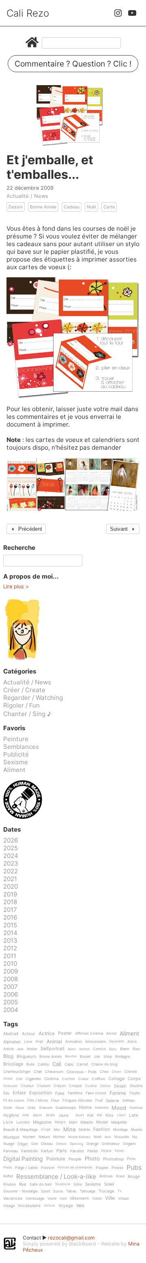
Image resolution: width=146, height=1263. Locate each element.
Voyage (65, 1205)
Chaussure (54, 1071)
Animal (54, 1042)
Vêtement (79, 1198)
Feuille (134, 1093)
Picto (131, 1158)
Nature (44, 1137)
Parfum (47, 1151)
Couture (43, 1085)
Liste (133, 1115)
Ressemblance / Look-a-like (56, 1176)
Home (85, 1108)
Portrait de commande (75, 1167)
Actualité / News (27, 196)
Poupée (102, 1167)
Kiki (99, 1115)
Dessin (16, 207)
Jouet (79, 1115)
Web (80, 1205)
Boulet (85, 1056)
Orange (92, 1143)
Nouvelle (121, 1137)
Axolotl (84, 1049)
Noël (91, 207)
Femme (118, 1093)
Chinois (131, 1071)
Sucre (58, 1191)
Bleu (136, 1049)
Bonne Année (43, 207)
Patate (106, 1150)
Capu (68, 1064)
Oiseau (47, 1143)
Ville (110, 1198)
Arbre (132, 1041)
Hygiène (11, 1115)
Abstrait (11, 1034)
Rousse (9, 1184)
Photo (92, 1158)
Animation (73, 1041)
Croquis (75, 1085)
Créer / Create (24, 690)
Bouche (71, 1056)
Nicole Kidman (79, 1137)
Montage (120, 1129)
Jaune (63, 1115)
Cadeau (71, 207)
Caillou (43, 1064)
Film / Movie (37, 1100)
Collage (116, 1079)
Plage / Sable (26, 1167)
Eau (6, 1093)
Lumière (23, 1122)
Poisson (47, 1167)
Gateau (128, 1100)
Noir (108, 1137)
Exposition (40, 1093)
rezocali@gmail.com (71, 1238)
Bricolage (13, 1064)
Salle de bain (41, 1184)
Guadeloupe (66, 1107)
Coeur (83, 1079)
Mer (57, 1129)
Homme (101, 1107)
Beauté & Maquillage (20, 1129)
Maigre (60, 1122)
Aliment (14, 770)
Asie (20, 1049)
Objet (22, 1144)
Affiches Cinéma (89, 1033)
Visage (9, 1205)
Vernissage (35, 1198)
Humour (136, 1107)
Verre (51, 1198)
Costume (10, 1086)
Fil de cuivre (13, 1100)
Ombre (61, 1144)
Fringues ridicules (77, 1100)
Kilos (109, 1115)
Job (97, 1056)
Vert (63, 1198)
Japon (37, 1115)
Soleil (109, 1184)
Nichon (59, 1137)
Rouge (134, 1176)
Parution (77, 1151)
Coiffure (98, 1079)
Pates (119, 1150)
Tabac (71, 1191)
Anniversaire (95, 1041)
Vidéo (97, 1198)
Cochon (68, 1079)
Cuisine (91, 1086)
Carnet (82, 1064)
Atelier (32, 1049)
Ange (39, 1041)
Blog (8, 1056)
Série (77, 1184)
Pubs (134, 1167)
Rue (22, 1184)
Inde (25, 1115)
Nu (134, 1137)
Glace (19, 1107)
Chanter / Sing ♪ (27, 714)
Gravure (45, 1107)
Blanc (124, 1049)
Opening (76, 1144)
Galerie (112, 1100)
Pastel (92, 1151)
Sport (45, 1191)
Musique (11, 1137)
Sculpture (62, 1184)
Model (102, 1122)
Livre (8, 1122)
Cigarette (33, 1079)
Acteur (28, 1034)
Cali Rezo (27, 13)
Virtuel (123, 1198)
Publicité (16, 754)
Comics (99, 1049)
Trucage (106, 1191)
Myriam (29, 1137)
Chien (116, 1071)
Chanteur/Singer (16, 1071)
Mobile (84, 1129)
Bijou (113, 1049)
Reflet (8, 1176)
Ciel (19, 1079)
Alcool (111, 1033)
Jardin (50, 1115)
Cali (56, 1064)
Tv (119, 1191)
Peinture (15, 739)
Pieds (7, 1167)
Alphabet (12, 1042)
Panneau (10, 1151)
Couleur (27, 1085)
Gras (32, 1107)
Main (73, 1122)
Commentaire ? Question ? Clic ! (73, 64)
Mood (119, 1108)
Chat (38, 1071)
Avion (72, 1049)
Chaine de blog (104, 1064)
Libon (121, 1115)
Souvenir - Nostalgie (20, 1191)
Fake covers (96, 1093)
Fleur (55, 1100)
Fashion (101, 1130)
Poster (65, 1033)
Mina (69, 1129)
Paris (61, 1151)
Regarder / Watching (33, 697)
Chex (104, 1071)
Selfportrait (52, 1049)
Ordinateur (111, 1143)
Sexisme (15, 762)
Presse (117, 1167)
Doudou (136, 1085)
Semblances (21, 747)
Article (8, 1049)
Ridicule (106, 1176)
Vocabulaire (29, 1205)
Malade (86, 1122)
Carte (109, 207)
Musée (136, 1129)
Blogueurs (26, 1056)
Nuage (8, 1143)
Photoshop (113, 1159)
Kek (90, 1115)
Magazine (42, 1122)
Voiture (49, 1205)
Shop (107, 1056)
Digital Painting (23, 1159)
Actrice (47, 1033)
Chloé (8, 1078)
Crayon (60, 1085)
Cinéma (51, 1079)
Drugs (45, 1129)
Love (28, 1041)
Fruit (99, 1100)
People (75, 1159)
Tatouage (87, 1191)
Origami (129, 1143)
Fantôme (75, 1093)
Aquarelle (116, 1041)
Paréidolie (29, 1151)
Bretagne (122, 1056)
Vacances (12, 1198)
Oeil (34, 1143)
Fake (59, 1093)
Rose (120, 1176)
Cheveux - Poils (82, 1072)
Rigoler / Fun (21, 705)
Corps (134, 1079)
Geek (7, 1107)
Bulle (30, 1064)
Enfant (19, 1093)
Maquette (119, 1122)
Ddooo (105, 1086)
